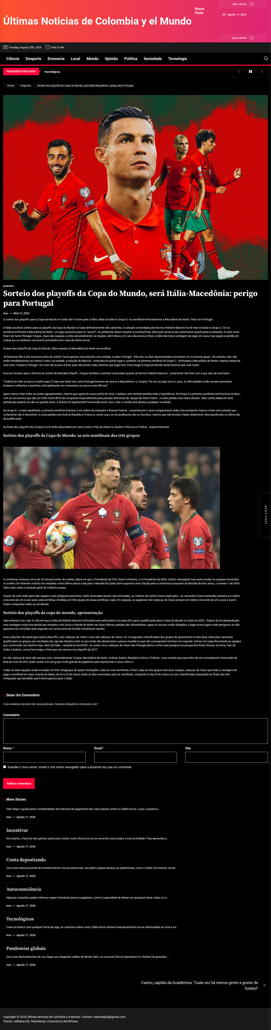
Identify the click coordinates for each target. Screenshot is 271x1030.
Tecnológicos (20, 919)
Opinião (111, 58)
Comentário (11, 715)
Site (188, 748)
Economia (56, 58)
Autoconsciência (23, 889)
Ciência (12, 58)
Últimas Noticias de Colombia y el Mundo (97, 21)
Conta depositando (26, 860)
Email (99, 748)
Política (130, 58)
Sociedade (153, 58)
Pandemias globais (26, 948)
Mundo (92, 58)
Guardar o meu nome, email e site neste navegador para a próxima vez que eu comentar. (70, 767)
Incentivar (17, 830)
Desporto (33, 58)
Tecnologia (177, 58)
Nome (8, 748)
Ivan (5, 313)
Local (75, 58)
